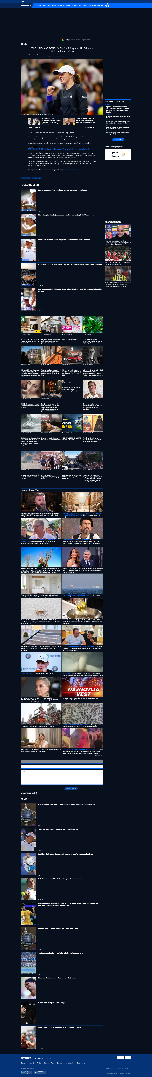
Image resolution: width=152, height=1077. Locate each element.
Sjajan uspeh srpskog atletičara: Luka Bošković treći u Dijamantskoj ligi (118, 122)
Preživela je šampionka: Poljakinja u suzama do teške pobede (64, 240)
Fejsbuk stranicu (71, 170)
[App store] (40, 1072)
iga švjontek (36, 178)
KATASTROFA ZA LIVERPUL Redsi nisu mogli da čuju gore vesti (117, 263)
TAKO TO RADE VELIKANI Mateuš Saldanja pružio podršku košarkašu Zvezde (85, 120)
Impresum (128, 1068)
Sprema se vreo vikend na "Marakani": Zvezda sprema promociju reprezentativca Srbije (117, 109)
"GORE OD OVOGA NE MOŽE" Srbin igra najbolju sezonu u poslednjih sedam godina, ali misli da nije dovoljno (118, 284)
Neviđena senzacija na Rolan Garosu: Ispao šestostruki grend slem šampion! (70, 264)
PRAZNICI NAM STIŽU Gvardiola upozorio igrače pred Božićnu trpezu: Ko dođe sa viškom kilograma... (118, 242)
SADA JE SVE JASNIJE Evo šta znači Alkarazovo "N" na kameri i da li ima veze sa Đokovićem (59, 149)
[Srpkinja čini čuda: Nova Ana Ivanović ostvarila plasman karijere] (28, 864)
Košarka (61, 5)
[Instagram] (122, 1057)
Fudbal (54, 5)
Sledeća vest (90, 127)
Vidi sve (118, 139)
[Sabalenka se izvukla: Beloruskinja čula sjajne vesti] (28, 889)
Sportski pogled (85, 5)
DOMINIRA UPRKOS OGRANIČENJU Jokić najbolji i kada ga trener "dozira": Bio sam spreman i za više (51, 121)
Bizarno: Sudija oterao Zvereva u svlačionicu (57, 978)
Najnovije (46, 5)
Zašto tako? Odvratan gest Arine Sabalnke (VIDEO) (59, 1027)
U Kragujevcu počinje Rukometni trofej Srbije (118, 116)
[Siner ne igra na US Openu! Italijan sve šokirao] (28, 839)
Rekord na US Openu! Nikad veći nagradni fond (58, 928)
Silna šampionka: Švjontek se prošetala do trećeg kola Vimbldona (66, 215)
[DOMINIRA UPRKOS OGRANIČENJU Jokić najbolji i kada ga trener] (34, 121)
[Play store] (26, 1072)
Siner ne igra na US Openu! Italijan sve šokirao (58, 829)
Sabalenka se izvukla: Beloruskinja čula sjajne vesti (60, 879)
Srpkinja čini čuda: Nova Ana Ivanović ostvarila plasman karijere (65, 854)
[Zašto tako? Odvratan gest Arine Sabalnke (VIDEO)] (28, 1037)
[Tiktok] (129, 1057)
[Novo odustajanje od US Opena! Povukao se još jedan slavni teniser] (28, 814)
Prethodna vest (34, 127)
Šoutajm (74, 5)
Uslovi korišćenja (109, 1068)
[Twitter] (126, 1057)
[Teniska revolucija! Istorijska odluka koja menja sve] (28, 963)
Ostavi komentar (71, 788)
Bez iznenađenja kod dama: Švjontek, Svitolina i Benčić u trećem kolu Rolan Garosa (70, 290)
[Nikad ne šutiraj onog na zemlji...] (28, 1013)
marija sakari (26, 178)
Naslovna (38, 5)
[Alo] (22, 1)
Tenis (68, 5)
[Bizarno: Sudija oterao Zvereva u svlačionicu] (28, 988)
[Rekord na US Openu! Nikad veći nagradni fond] (28, 938)
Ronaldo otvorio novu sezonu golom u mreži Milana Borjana (118, 127)
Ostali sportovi (98, 5)
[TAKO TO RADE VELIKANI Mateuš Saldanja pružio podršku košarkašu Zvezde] (69, 121)
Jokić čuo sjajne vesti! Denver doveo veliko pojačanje (117, 133)
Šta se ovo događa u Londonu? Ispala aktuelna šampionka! (63, 190)
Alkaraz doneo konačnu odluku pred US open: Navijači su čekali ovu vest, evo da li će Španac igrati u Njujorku (69, 904)
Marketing (120, 1068)
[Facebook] (119, 1057)
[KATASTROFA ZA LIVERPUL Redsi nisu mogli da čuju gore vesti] (118, 253)
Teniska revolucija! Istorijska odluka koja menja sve (60, 953)
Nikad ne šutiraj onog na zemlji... (52, 1003)
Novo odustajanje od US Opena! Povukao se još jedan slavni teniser (66, 804)
